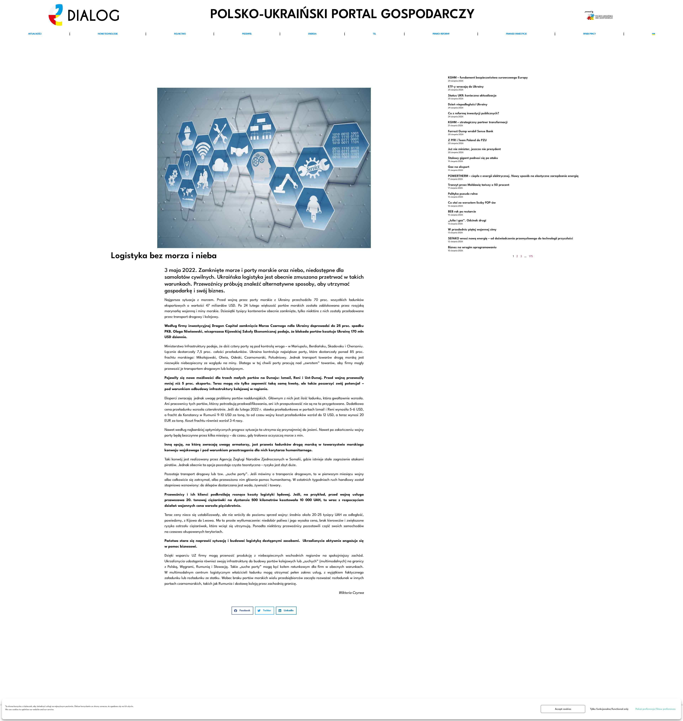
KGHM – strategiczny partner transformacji (477, 122)
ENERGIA (312, 34)
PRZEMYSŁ (247, 34)
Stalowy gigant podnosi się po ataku (473, 158)
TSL (374, 34)
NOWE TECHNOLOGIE (108, 34)
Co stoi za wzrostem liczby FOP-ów (472, 202)
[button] (242, 611)
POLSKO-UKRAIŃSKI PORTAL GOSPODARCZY (342, 15)
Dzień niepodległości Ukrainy (467, 104)
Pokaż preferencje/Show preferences (656, 709)
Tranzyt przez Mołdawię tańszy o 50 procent (478, 184)
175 (531, 256)
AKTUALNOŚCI (34, 34)
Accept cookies (563, 709)
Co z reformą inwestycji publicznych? (473, 113)
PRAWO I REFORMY (441, 34)
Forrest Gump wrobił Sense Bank (470, 131)
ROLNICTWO (180, 34)
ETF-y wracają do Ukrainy (466, 86)
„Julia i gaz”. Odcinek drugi (467, 220)
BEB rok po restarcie (462, 211)
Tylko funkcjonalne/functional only (609, 709)
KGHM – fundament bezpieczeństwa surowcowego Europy (488, 77)
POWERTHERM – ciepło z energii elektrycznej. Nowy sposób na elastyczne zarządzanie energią (513, 176)
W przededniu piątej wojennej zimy (472, 229)
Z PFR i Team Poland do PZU (467, 140)
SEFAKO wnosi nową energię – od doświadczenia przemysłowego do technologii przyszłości (510, 238)
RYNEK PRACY (589, 34)
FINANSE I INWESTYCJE (516, 34)
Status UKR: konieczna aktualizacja (472, 95)
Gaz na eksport (458, 167)
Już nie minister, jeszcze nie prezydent (474, 149)
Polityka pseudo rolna (463, 193)
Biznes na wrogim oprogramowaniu (472, 247)
